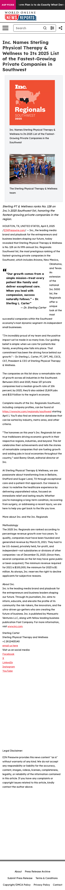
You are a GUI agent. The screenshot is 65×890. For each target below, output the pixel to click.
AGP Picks (8, 4)
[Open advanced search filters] (52, 28)
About (18, 871)
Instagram (8, 666)
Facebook (8, 654)
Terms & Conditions (47, 878)
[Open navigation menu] (5, 28)
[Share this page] (60, 28)
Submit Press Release (20, 878)
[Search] (45, 28)
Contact (57, 884)
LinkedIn (7, 662)
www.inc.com (15, 626)
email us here (10, 645)
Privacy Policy (42, 884)
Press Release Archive (37, 871)
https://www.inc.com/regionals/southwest (27, 411)
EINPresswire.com (14, 230)
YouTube (7, 670)
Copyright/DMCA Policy (17, 884)
